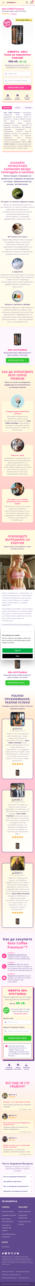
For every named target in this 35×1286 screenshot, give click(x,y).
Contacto (5, 1247)
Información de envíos (24, 1223)
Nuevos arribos (8, 1211)
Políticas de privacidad (22, 1271)
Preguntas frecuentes (22, 1216)
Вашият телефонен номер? (14, 1027)
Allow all (17, 650)
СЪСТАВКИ (28, 108)
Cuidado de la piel (9, 1215)
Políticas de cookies (8, 1271)
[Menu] (3, 2)
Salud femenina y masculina (9, 1235)
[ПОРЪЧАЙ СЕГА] (17, 346)
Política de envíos (23, 1278)
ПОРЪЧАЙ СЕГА (16, 87)
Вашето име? (8, 1018)
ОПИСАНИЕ (6, 108)
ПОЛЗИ (17, 108)
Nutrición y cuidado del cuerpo (6, 1227)
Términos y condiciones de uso (11, 1274)
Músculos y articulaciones (7, 1220)
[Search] (27, 2)
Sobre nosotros (24, 1211)
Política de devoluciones (9, 1278)
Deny (17, 656)
